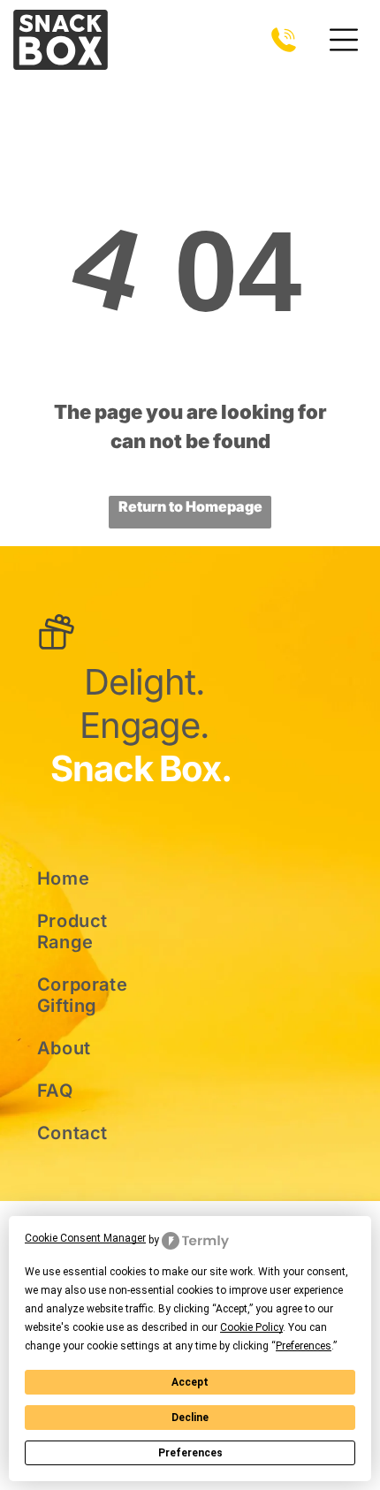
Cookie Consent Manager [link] (85, 1238)
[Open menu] (344, 40)
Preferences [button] (303, 1346)
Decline (190, 1417)
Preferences (190, 1453)
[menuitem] (98, 878)
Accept (190, 1382)
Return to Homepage (190, 506)
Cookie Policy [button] (251, 1327)
